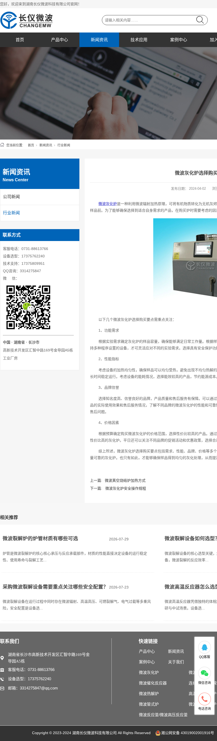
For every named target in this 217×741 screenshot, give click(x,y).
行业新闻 (63, 145)
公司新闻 (11, 196)
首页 (20, 40)
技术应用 (138, 40)
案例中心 (178, 40)
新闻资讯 (99, 40)
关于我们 (176, 662)
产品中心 (59, 40)
